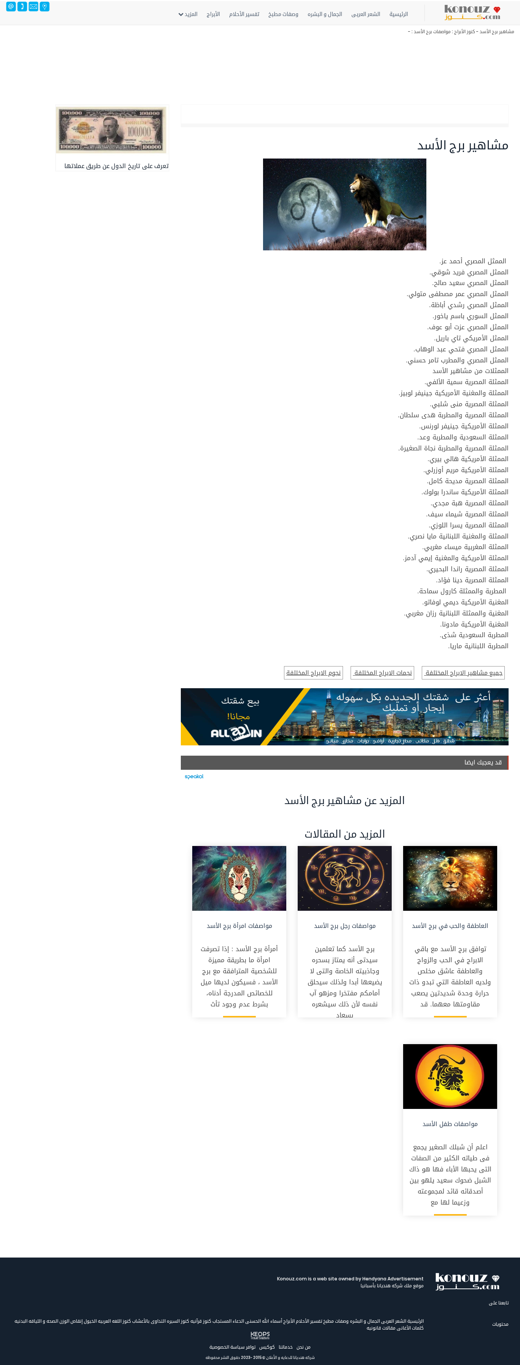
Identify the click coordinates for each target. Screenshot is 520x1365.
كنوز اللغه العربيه (114, 1321)
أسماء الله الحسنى (263, 1321)
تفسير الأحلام (244, 14)
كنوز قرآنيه (200, 1321)
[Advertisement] (285, 67)
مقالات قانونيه (381, 1328)
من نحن (304, 1347)
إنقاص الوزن (70, 1321)
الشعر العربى (365, 14)
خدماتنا (286, 1347)
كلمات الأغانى (410, 1328)
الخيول (90, 1321)
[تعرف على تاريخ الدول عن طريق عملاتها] (112, 130)
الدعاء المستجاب (227, 1321)
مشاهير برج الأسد (497, 31)
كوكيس (267, 1347)
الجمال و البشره (325, 14)
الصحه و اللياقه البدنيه (36, 1321)
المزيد (190, 14)
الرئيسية (398, 14)
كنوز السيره (177, 1321)
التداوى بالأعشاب (148, 1321)
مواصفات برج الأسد (432, 31)
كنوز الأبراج (464, 31)
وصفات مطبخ (283, 14)
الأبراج (213, 14)
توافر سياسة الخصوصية (232, 1347)
